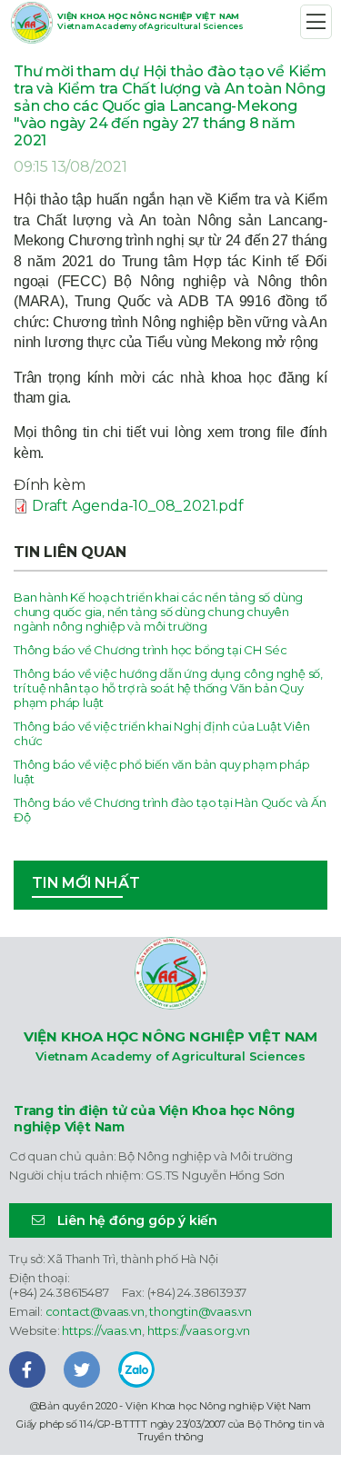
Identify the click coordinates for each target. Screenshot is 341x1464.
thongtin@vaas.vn (200, 1311)
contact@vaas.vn (95, 1311)
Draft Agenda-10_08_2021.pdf (138, 505)
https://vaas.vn (102, 1330)
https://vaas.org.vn (198, 1330)
